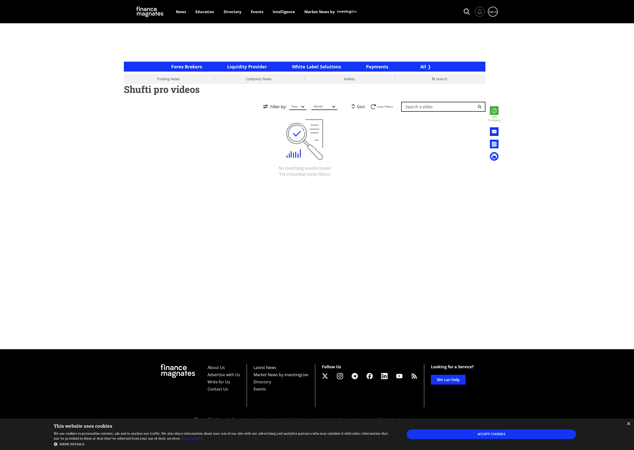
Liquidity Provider (247, 66)
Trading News (168, 79)
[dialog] (317, 434)
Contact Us (218, 389)
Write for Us (219, 382)
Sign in (493, 11)
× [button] (628, 424)
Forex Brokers (186, 66)
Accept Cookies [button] (491, 434)
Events (260, 389)
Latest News (265, 367)
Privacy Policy (192, 438)
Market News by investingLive (281, 374)
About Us (216, 367)
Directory (262, 382)
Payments (377, 66)
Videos (349, 79)
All (423, 67)
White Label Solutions (316, 66)
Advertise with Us (224, 374)
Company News (259, 79)
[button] (224, 443)
